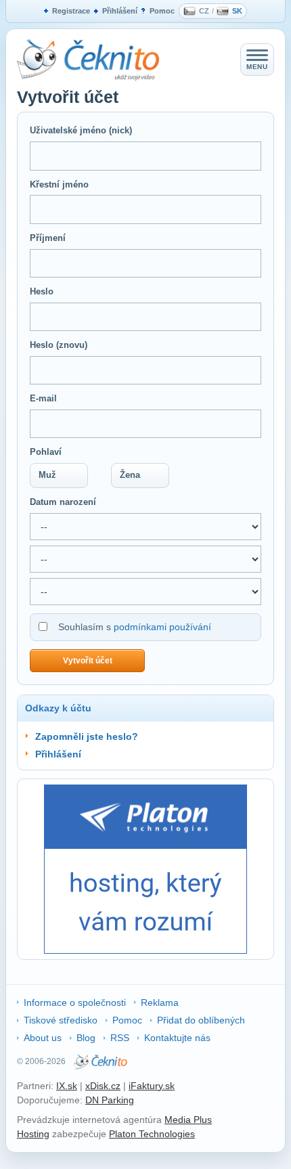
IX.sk (66, 1085)
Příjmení (48, 238)
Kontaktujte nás (177, 1037)
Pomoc (162, 11)
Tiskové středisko (60, 1020)
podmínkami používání (162, 626)
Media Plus (188, 1119)
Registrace (71, 11)
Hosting (33, 1133)
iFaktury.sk (152, 1085)
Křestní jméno (59, 184)
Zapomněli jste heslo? (86, 736)
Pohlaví (46, 452)
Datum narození (63, 502)
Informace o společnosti (75, 1002)
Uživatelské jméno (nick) (81, 130)
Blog (85, 1037)
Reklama (160, 1002)
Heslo (41, 291)
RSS (119, 1037)
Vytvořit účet (87, 660)
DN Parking (109, 1100)
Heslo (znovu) (58, 345)
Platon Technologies (152, 1133)
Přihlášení (119, 11)
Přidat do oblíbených (201, 1020)
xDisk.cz (102, 1085)
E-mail (43, 398)
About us (43, 1037)
